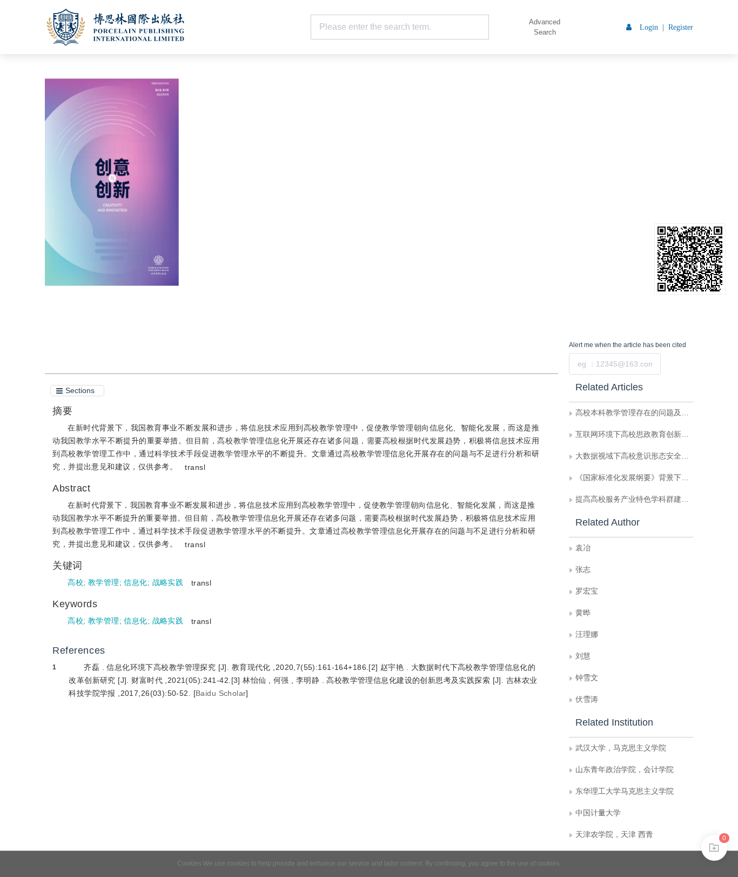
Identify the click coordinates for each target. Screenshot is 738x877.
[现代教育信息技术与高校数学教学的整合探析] (720, 191)
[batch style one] (714, 848)
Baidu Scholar (221, 693)
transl (195, 467)
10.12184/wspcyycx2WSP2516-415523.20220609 (320, 173)
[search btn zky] (505, 27)
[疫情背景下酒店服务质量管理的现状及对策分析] (18, 191)
